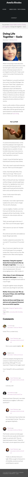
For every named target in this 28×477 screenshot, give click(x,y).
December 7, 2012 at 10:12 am (15, 354)
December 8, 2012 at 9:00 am (14, 430)
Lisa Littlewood (11, 392)
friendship (20, 312)
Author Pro (15, 472)
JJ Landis (9, 325)
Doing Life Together (14, 308)
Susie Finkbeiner (14, 338)
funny (4, 313)
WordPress (12, 473)
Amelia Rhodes (14, 2)
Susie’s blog (15, 113)
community (12, 312)
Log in (17, 473)
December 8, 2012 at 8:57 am (14, 394)
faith (16, 312)
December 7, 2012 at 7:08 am (14, 327)
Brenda (9, 428)
